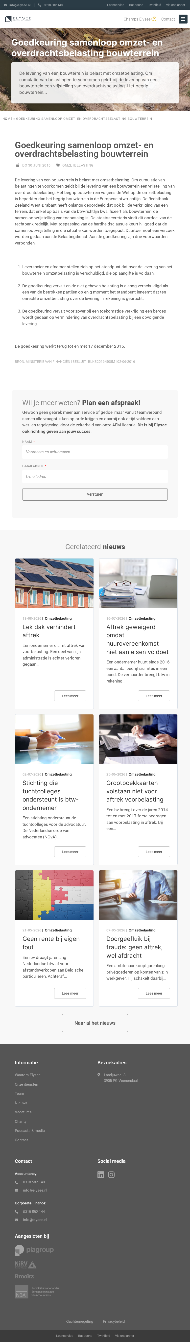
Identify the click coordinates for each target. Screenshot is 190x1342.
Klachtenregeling (79, 1321)
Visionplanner (175, 5)
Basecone (136, 5)
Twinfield (154, 5)
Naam (27, 441)
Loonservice (115, 5)
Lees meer (70, 696)
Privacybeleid (114, 1321)
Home (7, 119)
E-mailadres (33, 466)
